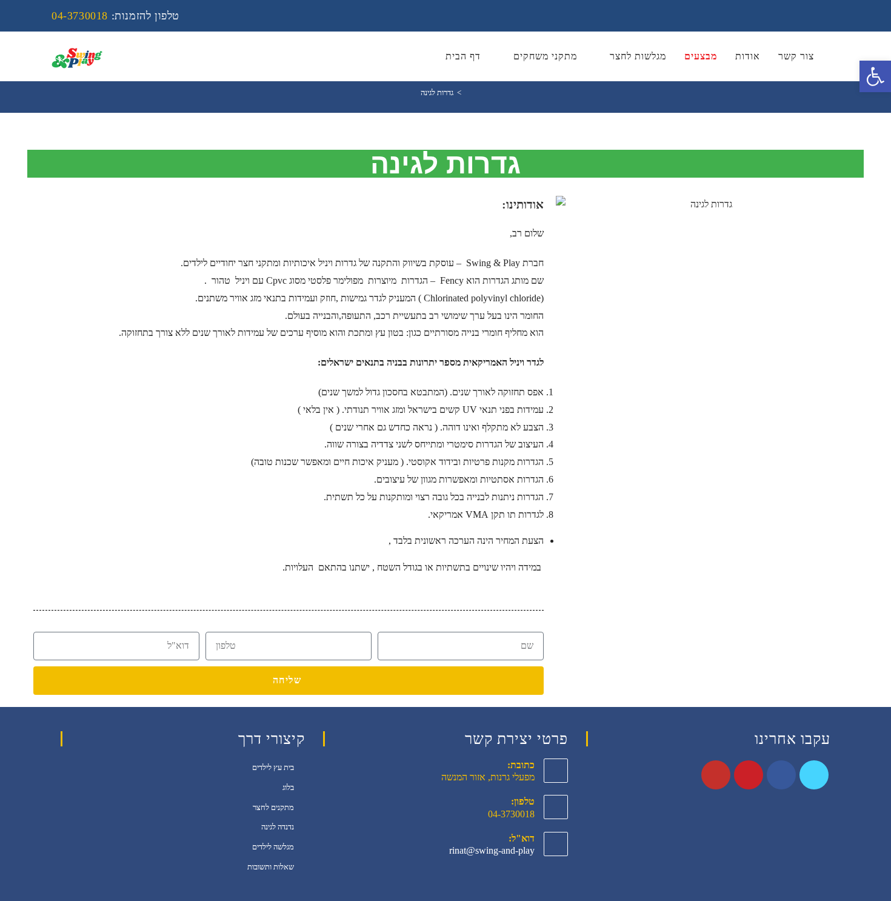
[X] (814, 774)
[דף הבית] (468, 92)
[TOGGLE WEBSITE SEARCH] (836, 56)
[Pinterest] (748, 774)
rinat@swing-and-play (492, 850)
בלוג (288, 787)
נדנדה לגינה (277, 826)
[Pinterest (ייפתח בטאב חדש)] (802, 16)
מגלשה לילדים (273, 846)
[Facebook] (781, 774)
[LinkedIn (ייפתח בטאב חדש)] (818, 16)
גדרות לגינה (437, 92)
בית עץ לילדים (273, 767)
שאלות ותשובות (270, 866)
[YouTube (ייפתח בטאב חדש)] (833, 16)
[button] (567, 204)
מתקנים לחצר (273, 807)
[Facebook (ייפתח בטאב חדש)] (786, 16)
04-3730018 (80, 16)
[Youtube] (715, 774)
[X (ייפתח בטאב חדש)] (769, 16)
